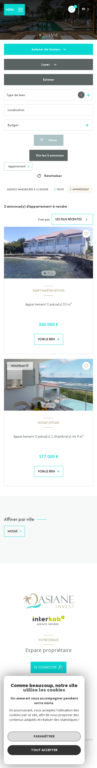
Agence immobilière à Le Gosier (27, 189)
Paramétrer (44, 736)
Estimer (48, 79)
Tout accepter (44, 750)
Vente (60, 189)
